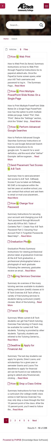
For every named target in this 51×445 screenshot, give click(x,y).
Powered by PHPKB (12, 440)
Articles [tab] (12, 49)
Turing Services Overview (25, 276)
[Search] (41, 25)
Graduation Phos (21, 241)
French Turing (19, 310)
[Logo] (25, 7)
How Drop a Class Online (25, 383)
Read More (20, 85)
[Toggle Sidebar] (2, 6)
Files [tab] (26, 49)
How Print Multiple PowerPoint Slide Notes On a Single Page (24, 95)
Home (6, 39)
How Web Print (20, 56)
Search (14, 39)
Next (34, 420)
